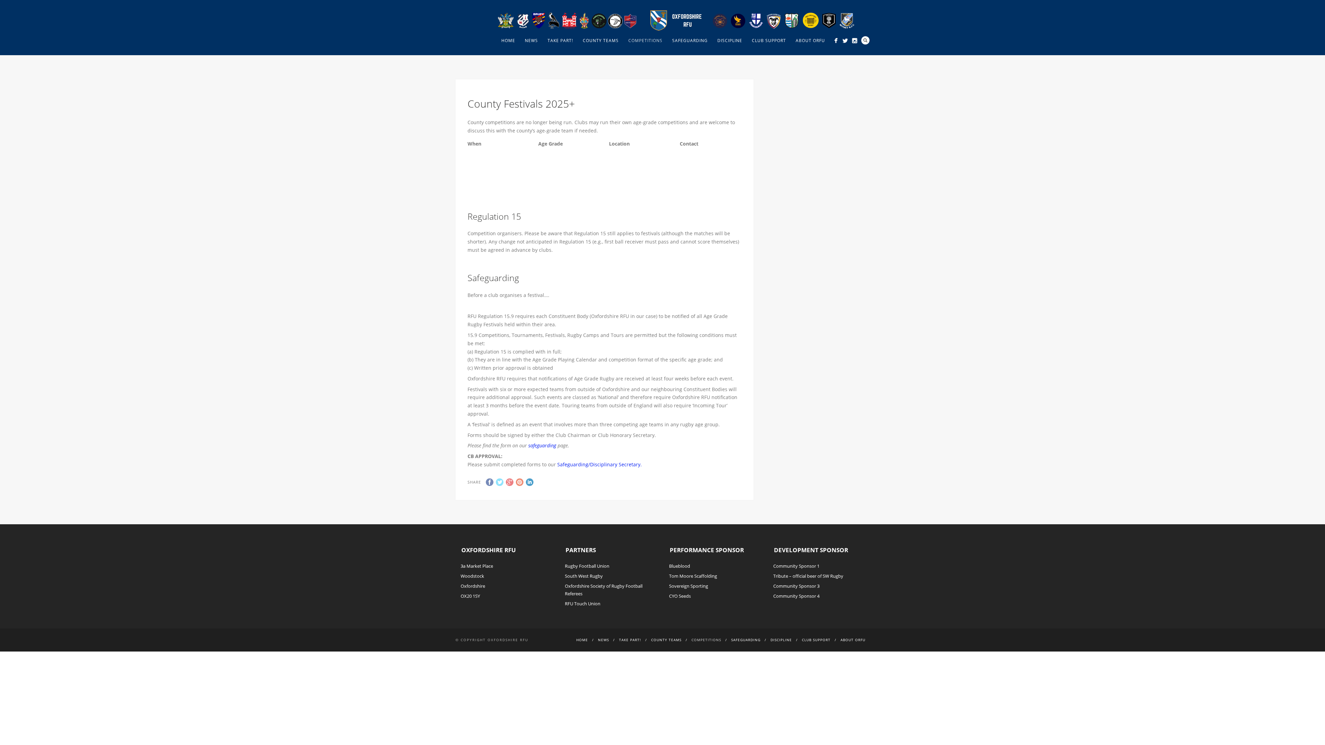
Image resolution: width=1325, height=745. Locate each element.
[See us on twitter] (845, 40)
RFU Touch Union (582, 603)
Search (865, 40)
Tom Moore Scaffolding (693, 576)
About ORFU (810, 40)
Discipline (729, 40)
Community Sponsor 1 (796, 566)
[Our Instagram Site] (854, 40)
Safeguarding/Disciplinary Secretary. (599, 464)
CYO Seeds (680, 596)
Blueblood (679, 566)
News (531, 40)
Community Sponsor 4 (796, 596)
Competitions (645, 40)
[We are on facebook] (836, 40)
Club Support (769, 40)
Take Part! (560, 40)
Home (508, 40)
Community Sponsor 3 (796, 586)
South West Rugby (584, 576)
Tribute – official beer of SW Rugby (808, 576)
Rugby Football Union (587, 566)
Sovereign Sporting (688, 586)
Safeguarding (690, 40)
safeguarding (542, 445)
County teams (601, 40)
